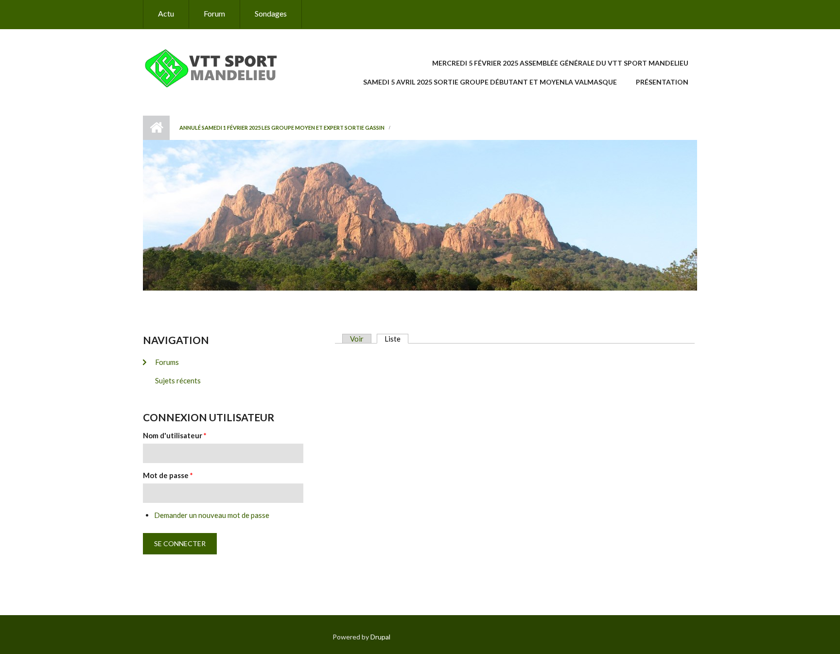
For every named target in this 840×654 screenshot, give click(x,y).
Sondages (271, 13)
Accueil (156, 128)
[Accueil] (217, 67)
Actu (166, 13)
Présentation (662, 82)
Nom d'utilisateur (175, 435)
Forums (167, 362)
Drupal (380, 637)
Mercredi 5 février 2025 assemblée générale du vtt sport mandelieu (560, 63)
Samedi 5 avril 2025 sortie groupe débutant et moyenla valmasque (490, 82)
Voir (357, 338)
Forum (214, 13)
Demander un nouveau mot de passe (211, 515)
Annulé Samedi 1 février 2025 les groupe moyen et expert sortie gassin (282, 127)
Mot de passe (168, 475)
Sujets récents (178, 380)
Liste (396, 338)
